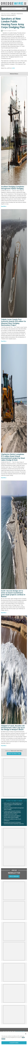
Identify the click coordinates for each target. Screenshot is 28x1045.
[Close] (25, 1033)
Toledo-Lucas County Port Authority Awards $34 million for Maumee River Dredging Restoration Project (13, 322)
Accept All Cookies (14, 1042)
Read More (3, 206)
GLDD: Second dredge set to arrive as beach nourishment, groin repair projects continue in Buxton (13, 594)
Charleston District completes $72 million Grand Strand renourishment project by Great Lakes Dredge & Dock (13, 457)
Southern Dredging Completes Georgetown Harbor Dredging (12, 188)
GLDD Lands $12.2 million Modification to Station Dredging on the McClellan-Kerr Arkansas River (13, 805)
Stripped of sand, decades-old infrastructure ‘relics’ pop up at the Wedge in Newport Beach (13, 728)
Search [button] (24, 8)
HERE (13, 68)
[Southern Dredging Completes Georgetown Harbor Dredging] (14, 130)
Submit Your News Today (14, 753)
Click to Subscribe (14, 876)
